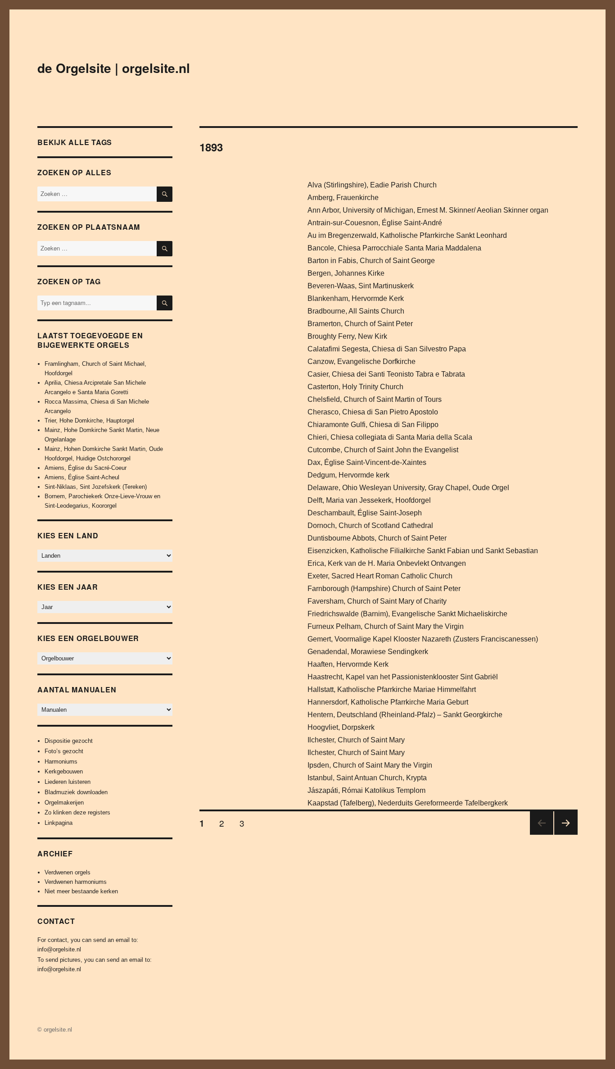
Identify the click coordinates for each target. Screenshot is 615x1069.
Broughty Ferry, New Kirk (347, 336)
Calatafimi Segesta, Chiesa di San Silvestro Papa (387, 349)
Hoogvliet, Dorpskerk (341, 727)
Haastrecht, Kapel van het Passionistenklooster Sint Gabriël (403, 677)
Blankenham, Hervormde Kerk (356, 298)
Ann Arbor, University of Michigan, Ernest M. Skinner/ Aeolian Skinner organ (428, 210)
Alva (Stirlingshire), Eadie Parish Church (372, 185)
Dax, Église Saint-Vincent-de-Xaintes (367, 462)
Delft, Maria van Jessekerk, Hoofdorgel (369, 500)
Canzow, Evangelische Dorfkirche (362, 361)
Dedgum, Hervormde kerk (348, 475)
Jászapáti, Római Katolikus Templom (366, 790)
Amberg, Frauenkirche (343, 197)
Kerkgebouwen (64, 771)
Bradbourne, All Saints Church (356, 311)
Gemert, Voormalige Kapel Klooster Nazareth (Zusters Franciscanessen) (423, 639)
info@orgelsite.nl (59, 949)
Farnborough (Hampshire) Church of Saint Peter (384, 588)
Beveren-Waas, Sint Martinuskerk (361, 286)
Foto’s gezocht (64, 751)
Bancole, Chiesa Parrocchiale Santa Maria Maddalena (394, 248)
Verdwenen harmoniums (76, 881)
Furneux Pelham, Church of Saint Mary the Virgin (386, 626)
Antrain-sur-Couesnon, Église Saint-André (375, 223)
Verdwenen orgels (67, 872)
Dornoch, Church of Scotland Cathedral (370, 525)
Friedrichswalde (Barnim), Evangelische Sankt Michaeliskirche (407, 614)
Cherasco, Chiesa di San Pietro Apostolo (373, 412)
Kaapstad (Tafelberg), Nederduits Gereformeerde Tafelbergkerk (408, 803)
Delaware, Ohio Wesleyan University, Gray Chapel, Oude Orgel (408, 487)
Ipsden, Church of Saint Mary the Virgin (370, 765)
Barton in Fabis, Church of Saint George (371, 260)
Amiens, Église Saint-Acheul (82, 477)
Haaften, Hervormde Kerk (348, 664)
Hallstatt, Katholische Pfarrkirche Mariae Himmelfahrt (392, 689)
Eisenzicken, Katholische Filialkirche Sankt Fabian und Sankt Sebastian (423, 551)
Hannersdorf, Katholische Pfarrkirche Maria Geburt (388, 702)
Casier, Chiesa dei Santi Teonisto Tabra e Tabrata (386, 374)
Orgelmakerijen (64, 802)
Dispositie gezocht (69, 740)
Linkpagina (58, 822)
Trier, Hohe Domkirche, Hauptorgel (89, 420)
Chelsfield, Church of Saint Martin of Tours (375, 399)
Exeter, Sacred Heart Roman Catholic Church (380, 576)
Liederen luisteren (67, 781)
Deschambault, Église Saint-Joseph (365, 513)
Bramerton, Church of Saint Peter (360, 324)
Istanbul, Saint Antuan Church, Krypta (367, 778)
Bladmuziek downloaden (76, 792)
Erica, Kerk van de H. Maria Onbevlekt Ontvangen (387, 563)
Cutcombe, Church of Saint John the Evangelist (383, 450)
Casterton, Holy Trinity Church (355, 387)
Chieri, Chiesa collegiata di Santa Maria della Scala (390, 437)
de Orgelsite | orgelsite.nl (113, 68)
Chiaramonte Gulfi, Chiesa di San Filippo (373, 424)
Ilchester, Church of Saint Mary (356, 740)
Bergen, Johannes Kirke (346, 273)
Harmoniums (61, 761)
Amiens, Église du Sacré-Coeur (86, 467)
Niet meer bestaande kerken (81, 891)
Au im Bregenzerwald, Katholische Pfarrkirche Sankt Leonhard (407, 235)
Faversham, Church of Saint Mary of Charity (377, 601)
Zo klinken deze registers (77, 812)
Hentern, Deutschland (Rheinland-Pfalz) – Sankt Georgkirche (405, 715)
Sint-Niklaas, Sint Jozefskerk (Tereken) (96, 486)
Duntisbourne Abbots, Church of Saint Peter (377, 538)
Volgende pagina (564, 834)
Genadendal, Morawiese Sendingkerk (368, 651)
